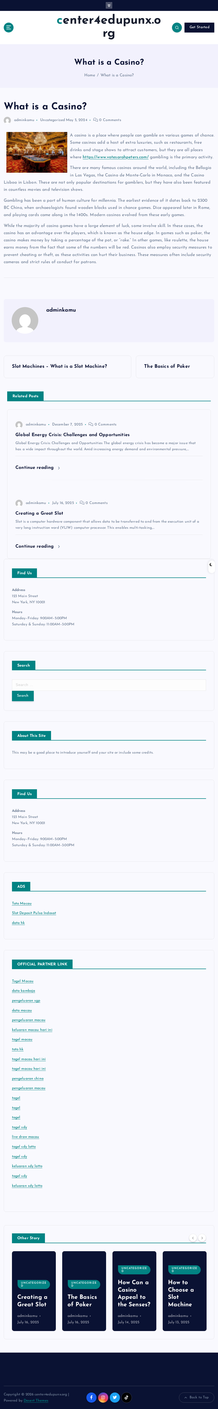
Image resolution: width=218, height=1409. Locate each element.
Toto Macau (22, 903)
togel (16, 1098)
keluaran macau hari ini (32, 1030)
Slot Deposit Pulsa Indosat (34, 913)
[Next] (202, 1238)
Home (89, 75)
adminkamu (24, 120)
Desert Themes (36, 1400)
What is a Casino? (117, 75)
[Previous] (193, 1238)
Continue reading (35, 467)
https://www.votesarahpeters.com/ (115, 157)
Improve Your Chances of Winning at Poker (184, 1290)
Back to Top (199, 1397)
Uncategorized (52, 120)
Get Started (199, 27)
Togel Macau (23, 981)
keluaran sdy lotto (27, 1186)
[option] (34, 1291)
